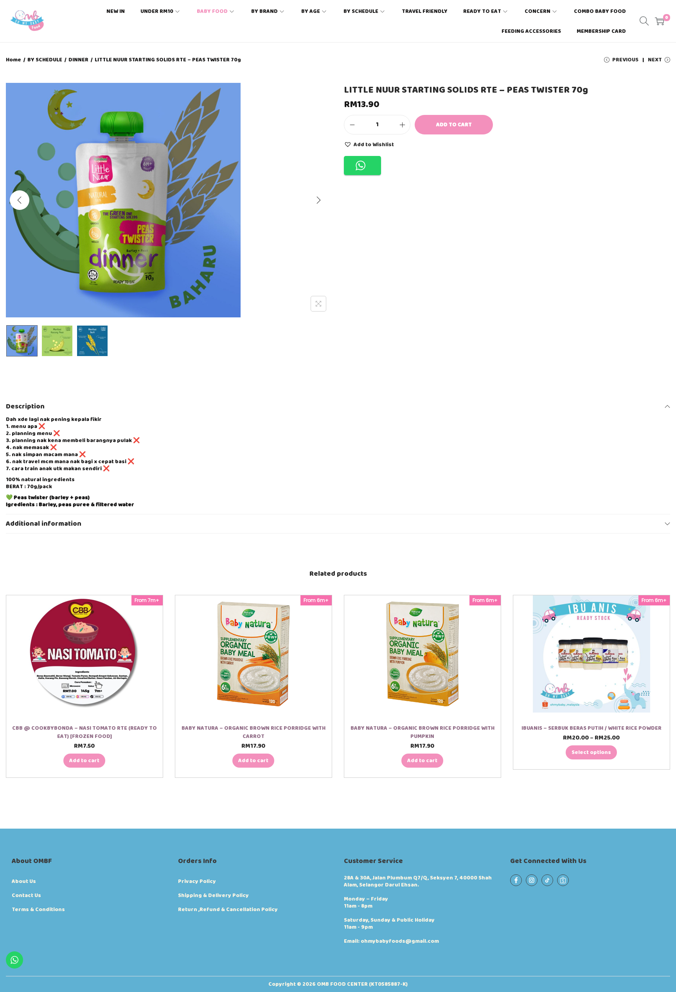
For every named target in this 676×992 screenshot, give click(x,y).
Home (13, 59)
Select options (591, 752)
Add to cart (454, 124)
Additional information (43, 523)
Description (25, 406)
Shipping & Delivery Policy (213, 895)
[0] (659, 21)
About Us (24, 881)
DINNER (78, 59)
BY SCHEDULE (44, 59)
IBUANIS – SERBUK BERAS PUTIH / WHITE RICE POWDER (591, 728)
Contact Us (26, 895)
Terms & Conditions (38, 909)
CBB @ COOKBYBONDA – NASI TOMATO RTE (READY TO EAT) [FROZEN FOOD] (84, 732)
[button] (369, 144)
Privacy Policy (197, 881)
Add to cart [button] (84, 760)
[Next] (318, 200)
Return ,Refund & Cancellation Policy (228, 909)
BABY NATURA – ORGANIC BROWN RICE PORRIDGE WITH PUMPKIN (422, 732)
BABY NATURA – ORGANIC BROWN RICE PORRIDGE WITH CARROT (253, 732)
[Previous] (19, 200)
